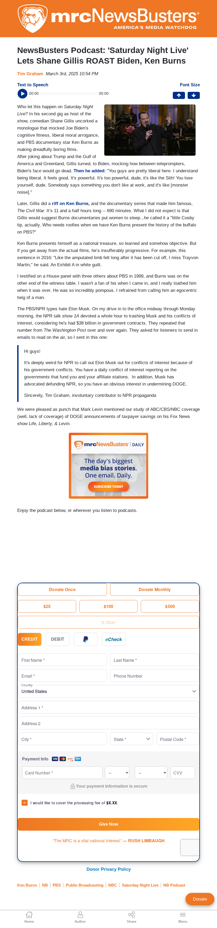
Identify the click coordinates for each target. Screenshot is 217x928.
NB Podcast (174, 885)
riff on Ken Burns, (71, 203)
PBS (57, 885)
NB (45, 885)
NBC (112, 885)
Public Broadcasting (84, 885)
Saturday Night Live (140, 885)
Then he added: (90, 170)
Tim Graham (30, 73)
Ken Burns (27, 885)
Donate (200, 899)
